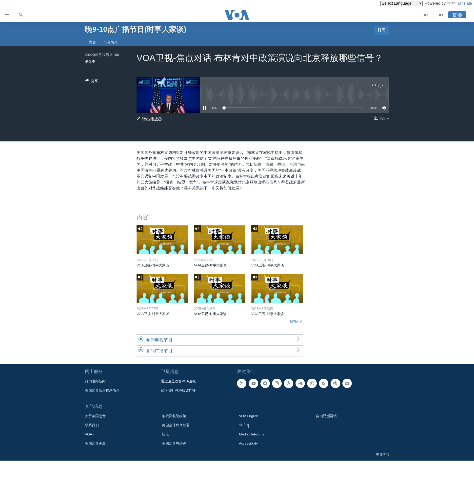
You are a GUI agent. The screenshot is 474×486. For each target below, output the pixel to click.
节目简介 (111, 42)
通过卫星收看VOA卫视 (178, 381)
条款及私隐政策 (174, 416)
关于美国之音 (95, 416)
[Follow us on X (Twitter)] (241, 383)
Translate (464, 3)
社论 (165, 434)
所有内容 (296, 321)
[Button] (91, 81)
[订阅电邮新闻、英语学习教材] (347, 383)
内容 (92, 42)
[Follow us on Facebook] (265, 383)
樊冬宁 (90, 62)
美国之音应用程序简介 (102, 390)
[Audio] (426, 15)
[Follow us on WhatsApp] (311, 383)
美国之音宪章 (95, 443)
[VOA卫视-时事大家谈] (162, 239)
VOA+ (89, 434)
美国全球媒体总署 (176, 425)
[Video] (441, 15)
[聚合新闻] (323, 383)
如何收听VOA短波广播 (178, 390)
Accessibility (248, 443)
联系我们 (92, 425)
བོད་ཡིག (244, 425)
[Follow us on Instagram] (276, 383)
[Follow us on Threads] (288, 383)
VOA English (248, 416)
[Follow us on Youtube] (253, 383)
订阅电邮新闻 (95, 381)
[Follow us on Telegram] (300, 383)
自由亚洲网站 (326, 416)
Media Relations (251, 434)
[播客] (335, 383)
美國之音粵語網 (174, 443)
